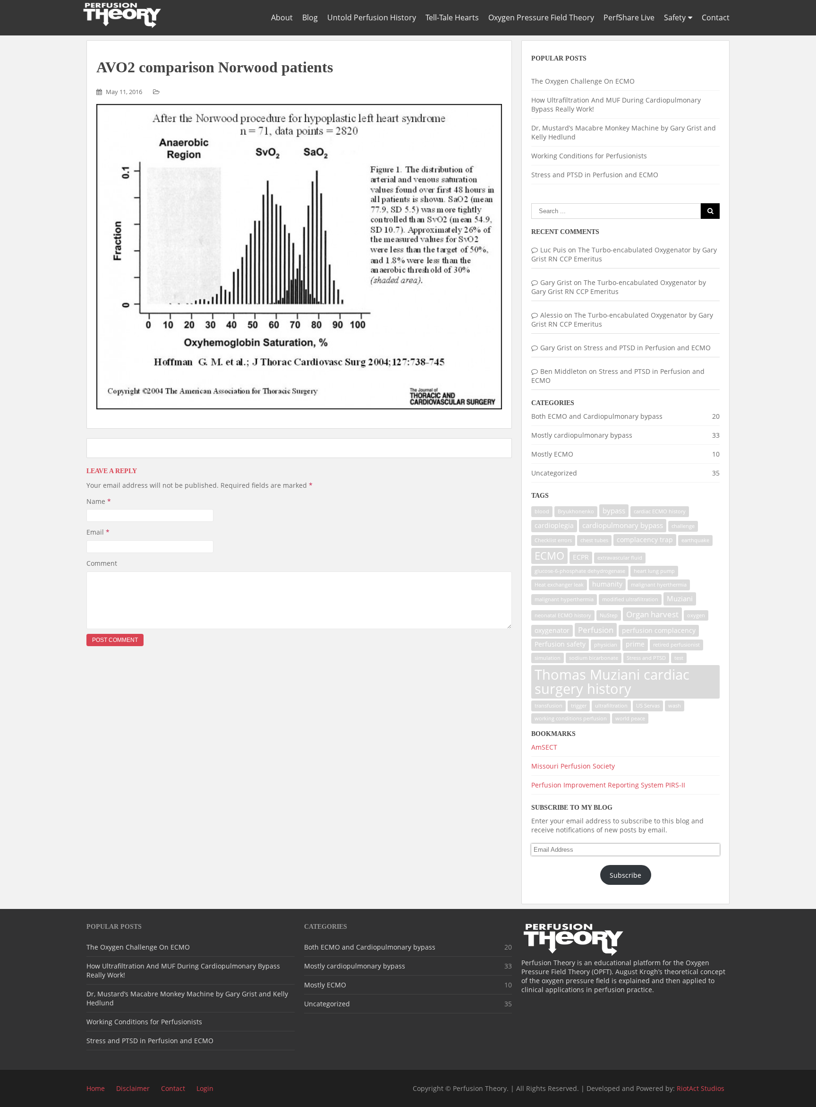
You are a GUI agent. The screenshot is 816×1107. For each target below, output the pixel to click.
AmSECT (544, 747)
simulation (548, 658)
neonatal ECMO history (563, 615)
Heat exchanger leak (559, 584)
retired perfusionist (676, 644)
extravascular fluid (619, 557)
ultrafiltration (611, 705)
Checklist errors (553, 540)
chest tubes (594, 540)
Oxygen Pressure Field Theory (541, 17)
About (282, 17)
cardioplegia (554, 525)
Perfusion (595, 629)
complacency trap (645, 540)
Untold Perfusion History (371, 17)
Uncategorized (554, 472)
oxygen (696, 615)
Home (95, 1088)
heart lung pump (654, 571)
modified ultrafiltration (630, 599)
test (678, 658)
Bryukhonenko (576, 511)
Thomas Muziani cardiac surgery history (612, 681)
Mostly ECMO (552, 454)
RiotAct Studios (700, 1088)
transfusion (548, 705)
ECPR (581, 557)
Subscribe (625, 875)
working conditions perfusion (571, 718)
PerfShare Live (629, 17)
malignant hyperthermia (564, 599)
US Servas (648, 705)
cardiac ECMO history (660, 511)
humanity (607, 584)
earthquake (695, 540)
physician (605, 644)
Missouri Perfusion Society (573, 765)
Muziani (680, 599)
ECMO (549, 555)
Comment (101, 563)
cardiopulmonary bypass (622, 525)
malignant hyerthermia (659, 584)
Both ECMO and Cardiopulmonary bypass (597, 416)
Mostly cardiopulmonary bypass (581, 435)
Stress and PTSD (646, 658)
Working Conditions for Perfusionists (589, 155)
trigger (578, 705)
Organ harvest (652, 614)
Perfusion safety (560, 644)
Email (98, 532)
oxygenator (552, 630)
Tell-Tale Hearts (452, 17)
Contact (716, 17)
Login (204, 1088)
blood (542, 511)
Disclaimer (133, 1088)
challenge (683, 526)
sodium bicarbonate (593, 658)
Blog (310, 17)
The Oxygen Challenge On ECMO (583, 81)
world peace (630, 718)
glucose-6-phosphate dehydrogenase (580, 571)
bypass (614, 511)
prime (635, 644)
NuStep (609, 615)
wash (674, 705)
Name (98, 501)
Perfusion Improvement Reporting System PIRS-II (608, 784)
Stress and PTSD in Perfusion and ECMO (594, 174)
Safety (675, 17)
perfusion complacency (659, 630)
